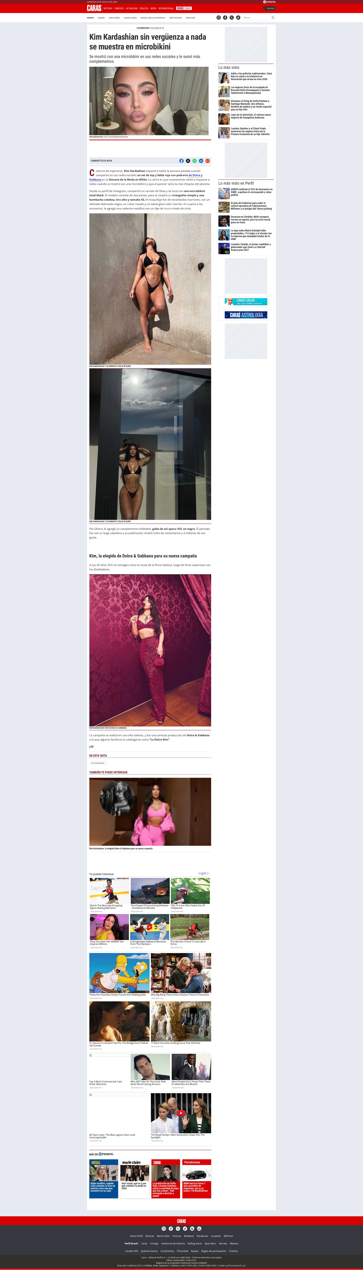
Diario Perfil (136, 1236)
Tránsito (233, 1251)
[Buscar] (273, 17)
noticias (103, 1163)
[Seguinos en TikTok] (238, 17)
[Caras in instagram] (219, 17)
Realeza (144, 8)
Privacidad (182, 1251)
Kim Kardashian (98, 763)
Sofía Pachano (175, 18)
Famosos (119, 8)
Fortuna (177, 1236)
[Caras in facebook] (225, 17)
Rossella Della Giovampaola (153, 18)
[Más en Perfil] (106, 1154)
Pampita (90, 18)
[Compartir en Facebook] (181, 161)
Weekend (189, 1236)
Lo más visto (228, 67)
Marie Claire (163, 1236)
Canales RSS (131, 1251)
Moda (153, 8)
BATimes (228, 1236)
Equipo (195, 1251)
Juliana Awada (130, 18)
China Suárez (114, 18)
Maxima (234, 1243)
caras (165, 1163)
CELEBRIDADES (143, 28)
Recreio (223, 1243)
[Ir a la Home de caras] (94, 10)
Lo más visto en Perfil (236, 183)
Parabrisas (202, 1236)
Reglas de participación (213, 1251)
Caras (144, 1243)
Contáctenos (167, 1251)
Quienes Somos (149, 1251)
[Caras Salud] (246, 304)
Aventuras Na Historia (173, 1243)
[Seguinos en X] (232, 17)
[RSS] (192, 1229)
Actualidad (132, 8)
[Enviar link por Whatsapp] (194, 161)
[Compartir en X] (188, 161)
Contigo (154, 1243)
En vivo (271, 8)
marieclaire (134, 1163)
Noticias (108, 8)
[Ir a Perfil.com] (269, 2)
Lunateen (216, 1236)
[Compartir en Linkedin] (201, 161)
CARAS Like (184, 8)
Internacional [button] (166, 8)
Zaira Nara (190, 18)
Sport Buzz (210, 1243)
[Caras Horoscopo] (246, 317)
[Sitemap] (199, 1229)
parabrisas (196, 1163)
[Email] (207, 161)
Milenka (101, 18)
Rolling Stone (195, 1243)
